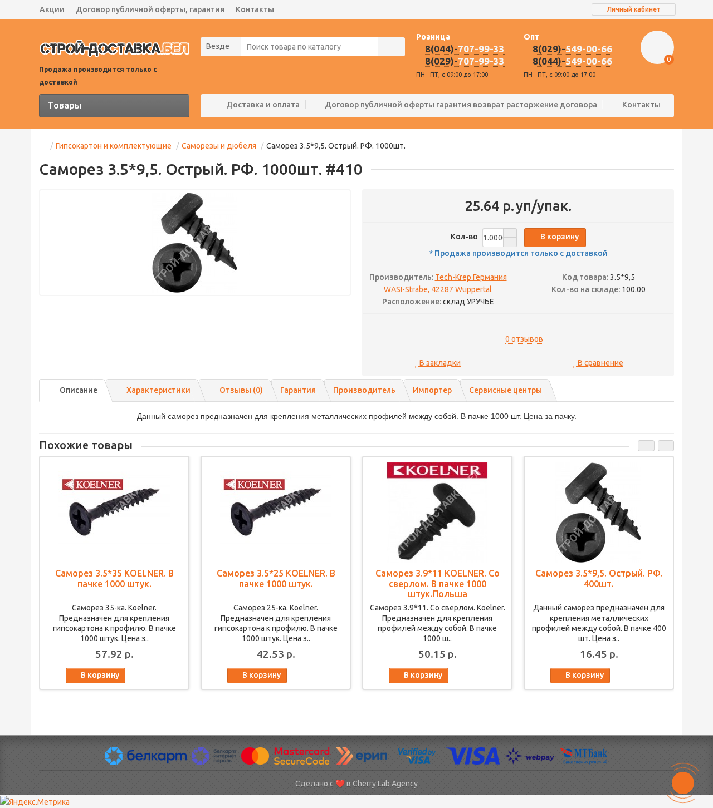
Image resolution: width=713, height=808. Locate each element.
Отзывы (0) (241, 390)
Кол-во (465, 236)
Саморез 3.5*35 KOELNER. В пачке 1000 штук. (114, 578)
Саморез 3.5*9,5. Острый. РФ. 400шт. (599, 578)
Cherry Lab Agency (385, 783)
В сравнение (599, 362)
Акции (52, 9)
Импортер (432, 390)
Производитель (364, 390)
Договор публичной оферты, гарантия (150, 9)
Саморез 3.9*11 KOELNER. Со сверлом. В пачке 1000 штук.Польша (437, 583)
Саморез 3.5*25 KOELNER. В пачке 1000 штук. (276, 578)
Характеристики (158, 390)
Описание (78, 390)
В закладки (439, 362)
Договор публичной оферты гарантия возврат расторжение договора (461, 104)
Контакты (255, 9)
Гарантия (298, 390)
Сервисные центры (505, 390)
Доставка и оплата (263, 104)
